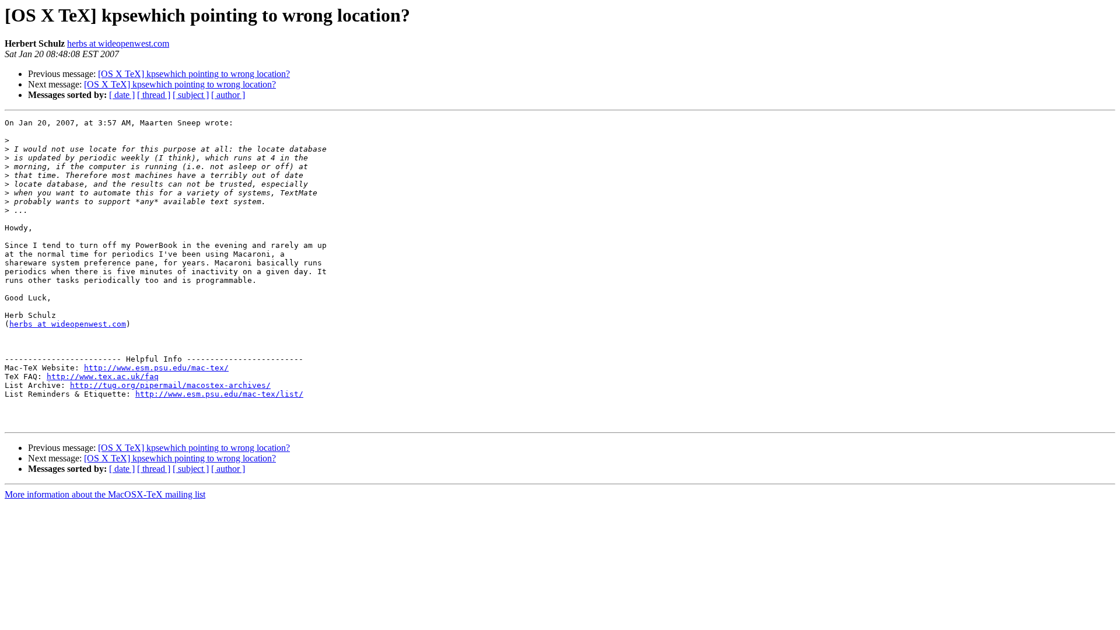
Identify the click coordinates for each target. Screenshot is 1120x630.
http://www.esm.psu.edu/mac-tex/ (156, 367)
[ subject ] (191, 95)
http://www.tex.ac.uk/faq (103, 376)
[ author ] (228, 95)
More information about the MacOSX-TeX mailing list (105, 494)
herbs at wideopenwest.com (118, 43)
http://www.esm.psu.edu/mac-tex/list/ (219, 394)
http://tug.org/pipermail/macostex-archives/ (170, 385)
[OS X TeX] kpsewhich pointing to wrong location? (194, 74)
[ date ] (122, 95)
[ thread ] (153, 95)
